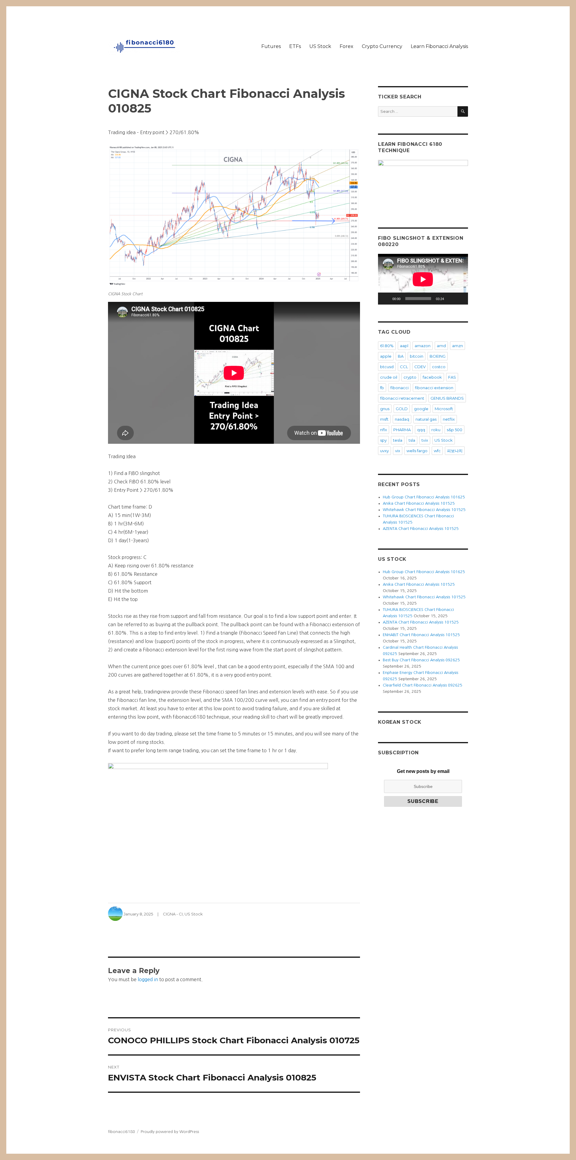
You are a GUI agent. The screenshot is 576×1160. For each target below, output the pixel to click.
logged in (148, 979)
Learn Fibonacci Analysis (439, 46)
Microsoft (444, 408)
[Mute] (451, 299)
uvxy (384, 450)
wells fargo (417, 450)
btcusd (387, 366)
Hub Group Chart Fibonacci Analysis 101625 (424, 497)
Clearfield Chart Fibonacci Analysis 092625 (422, 685)
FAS (452, 377)
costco (439, 366)
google (421, 408)
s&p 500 (454, 429)
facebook (432, 377)
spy (383, 440)
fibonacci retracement (402, 398)
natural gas (426, 419)
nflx (383, 429)
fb (382, 387)
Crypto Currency (382, 46)
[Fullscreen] (460, 299)
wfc (437, 450)
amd (441, 345)
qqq (421, 429)
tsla (412, 440)
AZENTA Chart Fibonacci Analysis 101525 (421, 528)
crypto (410, 377)
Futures (271, 46)
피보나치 (455, 450)
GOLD (402, 408)
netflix (449, 419)
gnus (384, 408)
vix (397, 450)
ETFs (295, 46)
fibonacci (399, 387)
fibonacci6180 (121, 1132)
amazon (422, 345)
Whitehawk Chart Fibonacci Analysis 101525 (424, 510)
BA (401, 356)
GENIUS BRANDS (447, 398)
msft (384, 419)
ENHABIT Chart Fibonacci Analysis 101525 (421, 635)
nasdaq (402, 419)
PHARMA (402, 429)
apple (386, 356)
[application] (423, 279)
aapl (404, 345)
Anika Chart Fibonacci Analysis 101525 (419, 503)
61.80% (387, 345)
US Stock (320, 46)
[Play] (386, 299)
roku (435, 429)
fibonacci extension (434, 387)
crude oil (388, 377)
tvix (425, 440)
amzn (457, 345)
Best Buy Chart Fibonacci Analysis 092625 (421, 660)
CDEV (420, 366)
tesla (397, 440)
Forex (346, 46)
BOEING (438, 356)
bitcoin (416, 356)
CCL (404, 366)
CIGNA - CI (173, 914)
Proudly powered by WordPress (170, 1132)
